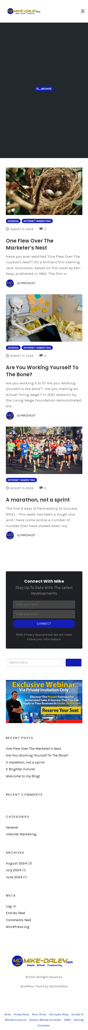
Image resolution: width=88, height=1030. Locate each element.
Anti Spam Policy (58, 1014)
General (13, 221)
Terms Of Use (39, 1014)
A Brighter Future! (20, 769)
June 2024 (14, 877)
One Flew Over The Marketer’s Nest (29, 244)
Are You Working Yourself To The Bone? (37, 755)
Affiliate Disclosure (15, 1019)
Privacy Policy (21, 1014)
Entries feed (15, 913)
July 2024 (13, 870)
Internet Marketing (37, 221)
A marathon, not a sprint (38, 499)
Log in (11, 906)
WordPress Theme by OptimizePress (44, 986)
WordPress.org (18, 927)
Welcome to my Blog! (23, 776)
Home (7, 1014)
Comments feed (18, 920)
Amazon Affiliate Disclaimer (45, 1019)
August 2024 (16, 863)
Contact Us (78, 1014)
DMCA (67, 1019)
